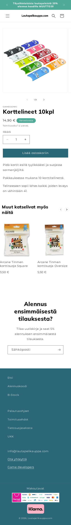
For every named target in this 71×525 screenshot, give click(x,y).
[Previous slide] (61, 209)
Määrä (7, 131)
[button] (7, 16)
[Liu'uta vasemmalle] (27, 100)
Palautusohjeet (18, 411)
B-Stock (13, 395)
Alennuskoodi (17, 386)
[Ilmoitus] (64, 5)
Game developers (21, 467)
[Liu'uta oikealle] (44, 100)
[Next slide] (67, 209)
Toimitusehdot (18, 419)
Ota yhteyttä (17, 459)
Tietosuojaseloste (20, 428)
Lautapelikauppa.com (40, 518)
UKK (11, 436)
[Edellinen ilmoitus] (7, 5)
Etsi (10, 377)
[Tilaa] (59, 349)
